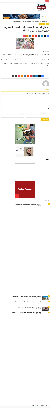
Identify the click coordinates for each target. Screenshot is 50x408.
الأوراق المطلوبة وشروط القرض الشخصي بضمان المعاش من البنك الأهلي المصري (26, 312)
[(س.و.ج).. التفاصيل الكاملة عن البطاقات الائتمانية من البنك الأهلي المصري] (45, 249)
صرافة (38, 21)
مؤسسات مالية (42, 21)
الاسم (48, 108)
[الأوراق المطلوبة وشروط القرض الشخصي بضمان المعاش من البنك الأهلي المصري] (45, 357)
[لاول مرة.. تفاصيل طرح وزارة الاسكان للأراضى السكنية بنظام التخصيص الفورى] (45, 303)
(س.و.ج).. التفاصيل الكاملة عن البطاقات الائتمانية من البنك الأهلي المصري (28, 204)
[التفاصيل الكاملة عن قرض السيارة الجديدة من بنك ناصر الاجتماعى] (45, 309)
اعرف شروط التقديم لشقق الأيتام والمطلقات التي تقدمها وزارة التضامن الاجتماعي (26, 296)
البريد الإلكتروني (46, 113)
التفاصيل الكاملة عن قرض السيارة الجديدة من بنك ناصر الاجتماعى (29, 307)
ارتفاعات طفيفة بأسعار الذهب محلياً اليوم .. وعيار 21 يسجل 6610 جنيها (32, 1)
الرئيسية (46, 21)
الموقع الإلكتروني (21, 113)
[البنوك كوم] (41, 7)
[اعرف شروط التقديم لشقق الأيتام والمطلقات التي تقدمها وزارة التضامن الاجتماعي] (45, 298)
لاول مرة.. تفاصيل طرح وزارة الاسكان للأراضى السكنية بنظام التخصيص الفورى (27, 301)
